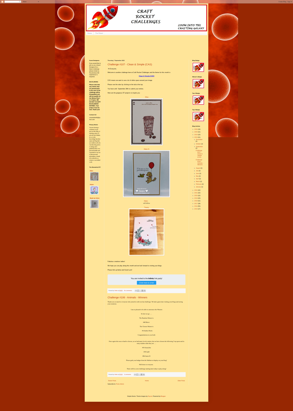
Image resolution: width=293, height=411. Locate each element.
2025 (196, 132)
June (197, 173)
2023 (196, 137)
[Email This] (136, 291)
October (198, 144)
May (197, 176)
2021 (196, 193)
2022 (196, 190)
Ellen (146, 97)
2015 (196, 209)
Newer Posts (112, 381)
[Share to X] (140, 291)
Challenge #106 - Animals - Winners (127, 297)
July (197, 171)
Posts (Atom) (120, 384)
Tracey (146, 207)
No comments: (128, 290)
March (198, 181)
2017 (196, 203)
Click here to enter (146, 282)
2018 (196, 201)
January (198, 187)
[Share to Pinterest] (145, 291)
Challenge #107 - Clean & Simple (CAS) (130, 64)
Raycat (150, 396)
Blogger (163, 396)
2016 (196, 206)
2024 (196, 134)
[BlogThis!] (138, 291)
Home (89, 33)
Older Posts (181, 381)
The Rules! (99, 33)
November (199, 139)
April (197, 179)
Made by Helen (94, 198)
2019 (196, 198)
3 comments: (128, 374)
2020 (196, 195)
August (198, 168)
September (199, 146)
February (199, 184)
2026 (196, 129)
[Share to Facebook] (142, 291)
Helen (146, 201)
